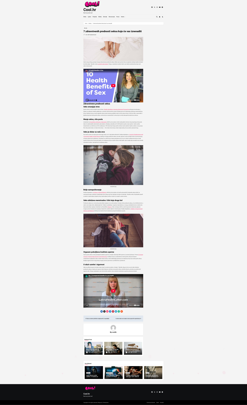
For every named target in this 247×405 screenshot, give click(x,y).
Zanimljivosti (128, 347)
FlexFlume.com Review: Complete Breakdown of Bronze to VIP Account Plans (153, 377)
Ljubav (89, 16)
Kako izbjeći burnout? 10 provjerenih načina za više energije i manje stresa (93, 351)
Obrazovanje (112, 16)
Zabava (88, 372)
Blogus (99, 402)
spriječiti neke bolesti (103, 64)
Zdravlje (105, 16)
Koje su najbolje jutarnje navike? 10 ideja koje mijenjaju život (112, 351)
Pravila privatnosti (151, 402)
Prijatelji (95, 16)
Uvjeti (157, 402)
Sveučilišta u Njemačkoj (98, 122)
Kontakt (162, 402)
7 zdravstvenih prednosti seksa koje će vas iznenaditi (112, 31)
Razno (147, 372)
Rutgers (109, 207)
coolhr (88, 34)
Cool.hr (89, 9)
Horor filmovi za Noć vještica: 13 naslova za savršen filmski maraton (92, 377)
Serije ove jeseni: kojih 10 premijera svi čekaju (112, 376)
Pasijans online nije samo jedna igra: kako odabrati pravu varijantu (132, 377)
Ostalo (122, 16)
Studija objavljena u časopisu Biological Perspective (116, 109)
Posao (117, 16)
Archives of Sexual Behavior (99, 192)
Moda (84, 16)
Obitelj (100, 16)
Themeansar (105, 402)
